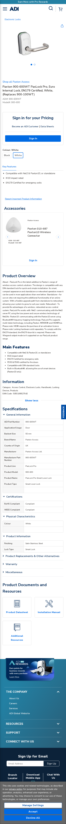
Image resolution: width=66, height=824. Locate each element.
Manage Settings (33, 805)
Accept (33, 811)
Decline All (33, 818)
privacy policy (15, 789)
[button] (63, 412)
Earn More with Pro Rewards (33, 1)
